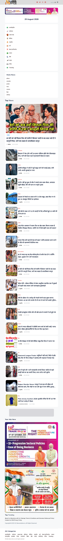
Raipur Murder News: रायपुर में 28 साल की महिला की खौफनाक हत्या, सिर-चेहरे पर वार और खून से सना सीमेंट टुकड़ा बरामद (36, 386)
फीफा (10, 64)
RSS (13, 520)
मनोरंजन (11, 31)
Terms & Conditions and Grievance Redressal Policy (40, 518)
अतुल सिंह (21, 202)
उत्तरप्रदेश (9, 81)
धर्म (10, 45)
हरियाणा (8, 78)
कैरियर (10, 38)
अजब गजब (11, 35)
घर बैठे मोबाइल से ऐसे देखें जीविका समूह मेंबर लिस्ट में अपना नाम (36, 341)
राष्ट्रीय (11, 42)
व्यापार (10, 53)
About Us (7, 518)
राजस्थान (8, 89)
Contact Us (8, 520)
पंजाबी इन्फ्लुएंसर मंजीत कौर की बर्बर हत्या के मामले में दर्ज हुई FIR (37, 312)
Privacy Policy (18, 520)
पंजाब (8, 86)
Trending (11, 67)
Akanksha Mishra (23, 404)
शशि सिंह (9, 144)
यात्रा (10, 60)
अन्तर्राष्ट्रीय (12, 27)
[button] (53, 2)
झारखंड (8, 84)
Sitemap (23, 518)
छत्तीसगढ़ (8, 95)
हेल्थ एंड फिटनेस (13, 49)
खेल (10, 56)
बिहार (8, 92)
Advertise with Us (15, 518)
